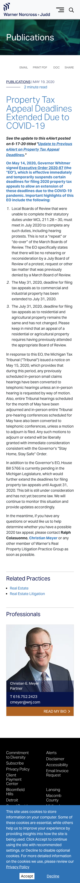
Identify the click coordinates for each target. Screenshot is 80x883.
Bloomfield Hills (15, 791)
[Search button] (71, 10)
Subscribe (15, 763)
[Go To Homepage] (27, 9)
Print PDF (40, 67)
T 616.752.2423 (23, 696)
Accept (27, 876)
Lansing (53, 789)
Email (23, 67)
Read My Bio (55, 711)
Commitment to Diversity (17, 754)
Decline (53, 876)
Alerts (51, 752)
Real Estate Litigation (27, 593)
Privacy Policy (17, 867)
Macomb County (53, 797)
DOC (56, 67)
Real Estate (19, 588)
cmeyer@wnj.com (25, 702)
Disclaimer (55, 758)
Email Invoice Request (57, 772)
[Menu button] (60, 9)
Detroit (12, 800)
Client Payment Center (14, 779)
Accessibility (57, 764)
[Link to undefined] (40, 658)
